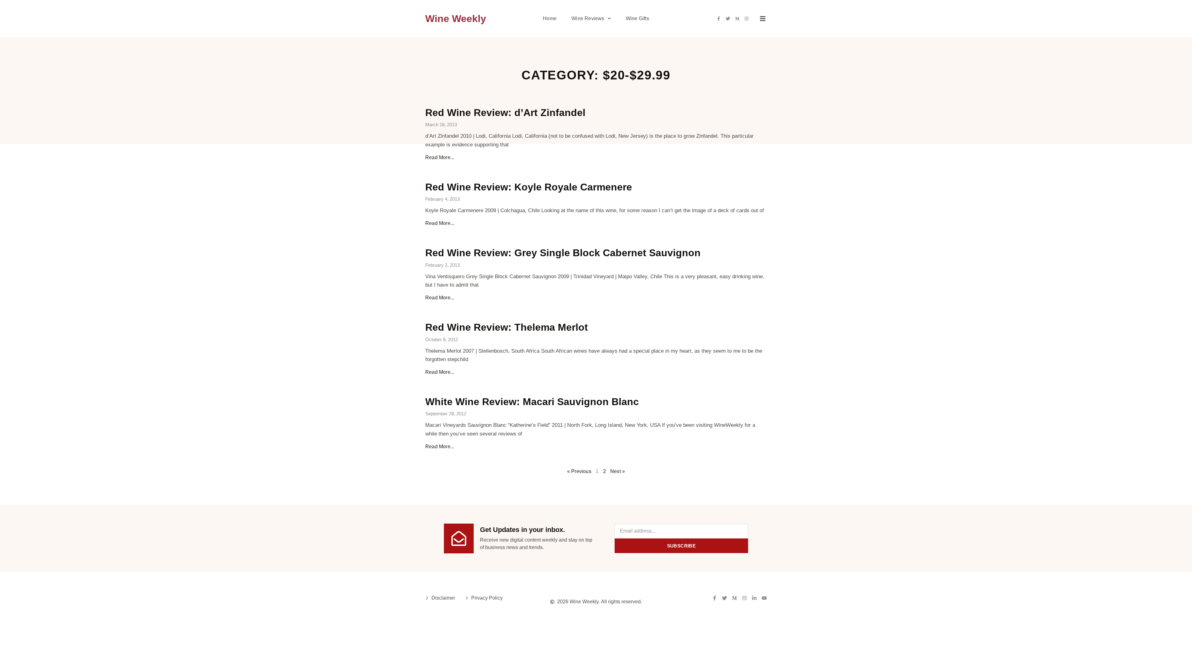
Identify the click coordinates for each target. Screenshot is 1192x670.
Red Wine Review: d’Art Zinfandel (505, 112)
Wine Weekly (455, 18)
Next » (617, 471)
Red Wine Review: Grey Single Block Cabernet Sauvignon (563, 252)
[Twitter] (728, 18)
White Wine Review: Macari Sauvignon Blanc (532, 401)
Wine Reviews (587, 18)
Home (550, 18)
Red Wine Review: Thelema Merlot (506, 327)
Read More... (439, 157)
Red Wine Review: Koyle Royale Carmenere (528, 187)
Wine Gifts (637, 18)
